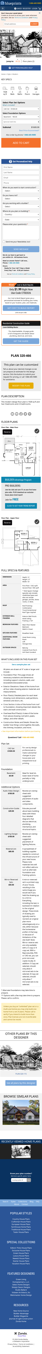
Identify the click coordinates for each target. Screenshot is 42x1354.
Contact (25, 1204)
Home (3, 74)
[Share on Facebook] (21, 414)
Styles (13, 1201)
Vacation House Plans (21, 1263)
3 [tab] (24, 59)
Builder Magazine (21, 1316)
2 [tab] (21, 59)
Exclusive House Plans (21, 1250)
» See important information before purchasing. (20, 731)
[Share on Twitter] (25, 414)
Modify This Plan (21, 385)
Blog (31, 1201)
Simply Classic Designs (21, 1287)
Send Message (21, 249)
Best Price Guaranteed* (29, 130)
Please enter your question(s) (15, 224)
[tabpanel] (21, 44)
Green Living (21, 1279)
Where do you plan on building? (16, 211)
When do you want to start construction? (19, 187)
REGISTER (27, 8)
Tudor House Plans (21, 1232)
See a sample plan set (21, 664)
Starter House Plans (21, 1261)
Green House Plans (21, 1253)
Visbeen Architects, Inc (21, 1292)
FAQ (37, 1201)
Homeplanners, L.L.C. (21, 1282)
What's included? (9, 105)
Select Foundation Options (14, 113)
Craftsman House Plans (21, 1221)
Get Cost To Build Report (21, 308)
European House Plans (21, 1224)
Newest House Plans (21, 1258)
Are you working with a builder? (16, 203)
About (16, 1204)
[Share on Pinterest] (29, 414)
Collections (22, 1201)
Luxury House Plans (21, 1256)
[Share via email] (12, 414)
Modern (15, 74)
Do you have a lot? (10, 195)
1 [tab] (17, 59)
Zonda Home (21, 1321)
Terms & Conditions (22, 18)
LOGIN (34, 8)
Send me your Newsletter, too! (18, 242)
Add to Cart (21, 143)
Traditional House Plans (21, 1229)
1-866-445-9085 (35, 3)
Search (5, 1201)
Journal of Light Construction (21, 1319)
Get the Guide (21, 341)
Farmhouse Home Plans (21, 1227)
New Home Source (21, 1311)
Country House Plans (21, 1219)
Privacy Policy (31, 274)
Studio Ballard (21, 1290)
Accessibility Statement (21, 1346)
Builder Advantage (21, 1313)
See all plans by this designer (21, 1082)
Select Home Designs (21, 1284)
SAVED (19, 8)
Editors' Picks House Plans (21, 1248)
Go (29, 1180)
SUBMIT (34, 24)
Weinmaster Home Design (21, 1295)
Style (9, 74)
